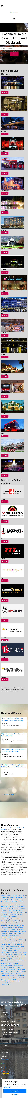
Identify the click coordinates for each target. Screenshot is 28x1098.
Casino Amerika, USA (11, 904)
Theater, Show (10, 971)
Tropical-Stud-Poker (15, 973)
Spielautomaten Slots (7, 965)
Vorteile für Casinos (6, 1034)
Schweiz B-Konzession (7, 961)
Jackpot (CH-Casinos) (20, 940)
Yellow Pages (4, 1052)
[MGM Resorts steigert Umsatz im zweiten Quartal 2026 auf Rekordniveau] (14, 750)
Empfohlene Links (14, 929)
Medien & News (5, 1046)
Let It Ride (17, 942)
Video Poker (4, 978)
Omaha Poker (5, 946)
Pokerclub (16, 954)
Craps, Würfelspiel (18, 927)
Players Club (17, 948)
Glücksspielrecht (5, 938)
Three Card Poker (20, 971)
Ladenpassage (9, 942)
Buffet (3, 902)
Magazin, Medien (6, 944)
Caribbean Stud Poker (12, 902)
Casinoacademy (5, 919)
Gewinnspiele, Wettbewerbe (15, 933)
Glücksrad (4, 935)
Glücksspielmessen (13, 935)
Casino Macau (6, 914)
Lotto (22, 942)
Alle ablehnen (15, 1094)
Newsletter (4, 1036)
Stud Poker (20, 967)
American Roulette (6, 895)
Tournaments (5, 973)
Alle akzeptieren (15, 1091)
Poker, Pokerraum (7, 954)
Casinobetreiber (5, 921)
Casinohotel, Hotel (16, 921)
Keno (2, 942)
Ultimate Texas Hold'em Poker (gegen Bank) (13, 976)
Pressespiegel (4, 1050)
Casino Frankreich (15, 906)
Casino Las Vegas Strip (7, 912)
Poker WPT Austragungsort (19, 952)
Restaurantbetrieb (20, 957)
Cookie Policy (6, 1087)
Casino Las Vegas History (16, 910)
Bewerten (4, 92)
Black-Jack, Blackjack (16, 900)
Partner (3, 1039)
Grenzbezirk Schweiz (17, 938)
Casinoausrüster (16, 919)
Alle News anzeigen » (9, 794)
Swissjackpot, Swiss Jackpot (8, 969)
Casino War (14, 916)
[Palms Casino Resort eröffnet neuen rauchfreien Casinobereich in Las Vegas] (14, 719)
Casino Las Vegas (10, 908)
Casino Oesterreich (16, 914)
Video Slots (12, 978)
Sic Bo (17, 963)
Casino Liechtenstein (21, 912)
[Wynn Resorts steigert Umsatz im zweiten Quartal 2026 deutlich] (14, 735)
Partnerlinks (9, 948)
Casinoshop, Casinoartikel (13, 925)
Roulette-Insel (5, 959)
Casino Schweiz (5, 916)
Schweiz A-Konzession (16, 959)
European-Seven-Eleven (13, 931)
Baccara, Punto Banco (7, 897)
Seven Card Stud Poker (7, 963)
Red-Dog (11, 957)
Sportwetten (11, 967)
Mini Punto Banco (17, 944)
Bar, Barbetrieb (19, 897)
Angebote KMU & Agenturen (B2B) (10, 1032)
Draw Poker (4, 929)
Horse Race (4, 940)
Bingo (8, 900)
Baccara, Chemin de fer (19, 895)
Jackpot (11, 940)
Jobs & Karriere (5, 1048)
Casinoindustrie (5, 923)
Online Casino (14, 946)
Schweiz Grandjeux (20, 961)
